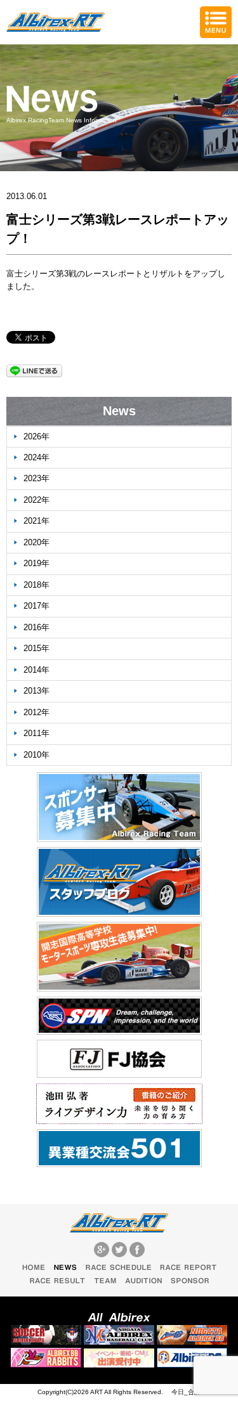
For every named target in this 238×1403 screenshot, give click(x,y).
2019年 (36, 563)
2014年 (36, 670)
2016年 (36, 627)
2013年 (36, 690)
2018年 (36, 585)
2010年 (36, 755)
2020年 (36, 542)
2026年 (36, 436)
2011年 (36, 733)
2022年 (36, 500)
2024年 (36, 457)
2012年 (36, 712)
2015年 (36, 648)
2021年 (36, 521)
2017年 (36, 606)
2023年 (36, 478)
